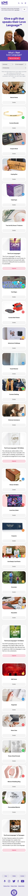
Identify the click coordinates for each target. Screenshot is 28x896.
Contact (22, 876)
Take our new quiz (14, 58)
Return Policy (21, 886)
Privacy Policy (14, 886)
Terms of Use (7, 886)
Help (6, 876)
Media (14, 876)
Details (14, 102)
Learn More (16, 10)
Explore (14, 268)
